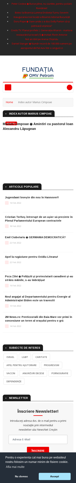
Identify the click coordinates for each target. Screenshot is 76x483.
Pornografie (59, 373)
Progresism (51, 365)
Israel (10, 357)
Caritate (41, 357)
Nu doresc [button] (21, 476)
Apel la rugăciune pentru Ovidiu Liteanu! (31, 256)
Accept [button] (54, 476)
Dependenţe (13, 381)
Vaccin (10, 373)
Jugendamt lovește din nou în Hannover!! (32, 197)
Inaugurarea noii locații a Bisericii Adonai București (42, 17)
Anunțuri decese (33, 373)
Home (9, 102)
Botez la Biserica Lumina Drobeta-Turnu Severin (41, 12)
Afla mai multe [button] (15, 466)
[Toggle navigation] (8, 87)
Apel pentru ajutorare (21, 365)
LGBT (25, 357)
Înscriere (38, 450)
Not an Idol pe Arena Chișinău (41, 39)
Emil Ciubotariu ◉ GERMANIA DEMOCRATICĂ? (35, 237)
